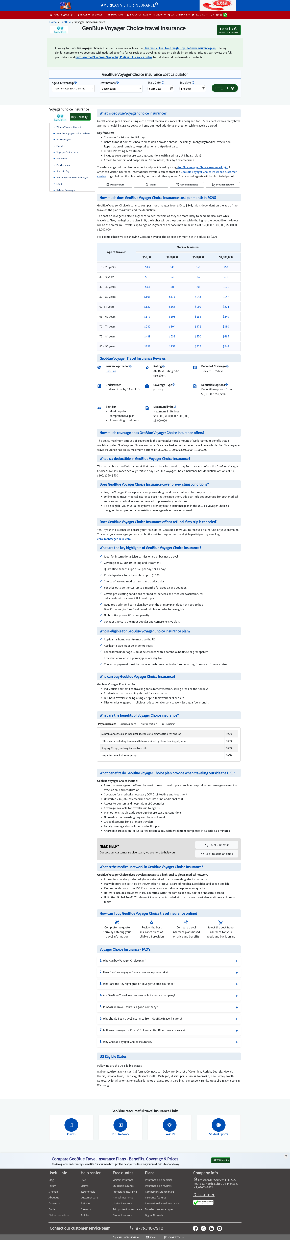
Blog (51, 1179)
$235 (198, 316)
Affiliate (85, 1203)
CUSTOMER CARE (177, 14)
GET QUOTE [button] (224, 88)
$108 (147, 297)
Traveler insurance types (159, 1209)
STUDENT (98, 14)
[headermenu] (66, 5)
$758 (172, 346)
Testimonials (88, 1191)
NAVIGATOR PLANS (137, 14)
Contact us (55, 1203)
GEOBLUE (66, 15)
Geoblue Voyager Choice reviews (73, 133)
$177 (147, 316)
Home (53, 22)
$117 (172, 297)
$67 (198, 277)
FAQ (83, 1179)
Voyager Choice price (67, 152)
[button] (216, 853)
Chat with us (174, 1237)
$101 (226, 287)
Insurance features (155, 1197)
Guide (52, 1209)
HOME (54, 14)
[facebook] (197, 1228)
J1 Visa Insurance (122, 1203)
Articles (85, 1215)
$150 (147, 307)
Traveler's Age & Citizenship (69, 88)
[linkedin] (213, 1228)
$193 (172, 316)
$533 (172, 336)
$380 (226, 326)
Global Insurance (122, 1215)
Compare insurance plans (159, 1191)
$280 (147, 326)
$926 (198, 346)
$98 (198, 287)
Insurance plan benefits (158, 1179)
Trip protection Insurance (127, 1209)
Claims (84, 1185)
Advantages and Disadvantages (72, 177)
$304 (172, 326)
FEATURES (198, 14)
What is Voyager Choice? (69, 126)
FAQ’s (59, 183)
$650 (198, 336)
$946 (226, 346)
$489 (147, 336)
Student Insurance (123, 1185)
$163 (172, 307)
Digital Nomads (154, 1215)
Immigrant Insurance (125, 1191)
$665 (226, 336)
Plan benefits (63, 164)
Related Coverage (66, 190)
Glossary (86, 1209)
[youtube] (205, 1228)
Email (151, 1237)
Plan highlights (64, 139)
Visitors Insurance (123, 1179)
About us (54, 1197)
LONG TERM (115, 14)
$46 (172, 267)
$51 (147, 277)
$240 (226, 316)
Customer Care (89, 1197)
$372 (198, 326)
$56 (198, 267)
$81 (172, 287)
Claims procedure (59, 1215)
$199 (198, 307)
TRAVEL (82, 14)
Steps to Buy (63, 171)
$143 (198, 297)
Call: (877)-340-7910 (125, 1237)
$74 (147, 287)
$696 (147, 346)
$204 (226, 307)
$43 (147, 267)
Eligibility (61, 145)
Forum (52, 1185)
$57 (226, 267)
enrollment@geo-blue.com (114, 539)
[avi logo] (54, 4)
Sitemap (53, 1191)
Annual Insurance (123, 1197)
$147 (226, 297)
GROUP (158, 14)
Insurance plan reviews (158, 1185)
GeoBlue (65, 22)
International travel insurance (162, 1203)
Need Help (62, 158)
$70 (226, 277)
